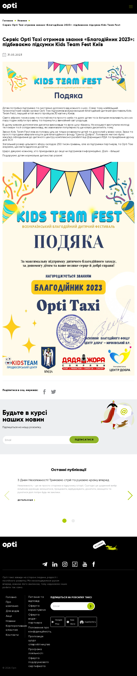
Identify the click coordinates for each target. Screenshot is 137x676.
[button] (130, 495)
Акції (9, 616)
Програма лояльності (35, 651)
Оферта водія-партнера (35, 618)
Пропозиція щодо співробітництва (39, 640)
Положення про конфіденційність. (40, 629)
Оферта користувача (37, 607)
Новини (10, 621)
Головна (11, 597)
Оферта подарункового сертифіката (38, 662)
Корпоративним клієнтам (16, 627)
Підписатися (84, 439)
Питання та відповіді (36, 598)
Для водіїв (12, 611)
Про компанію (12, 603)
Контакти (12, 634)
